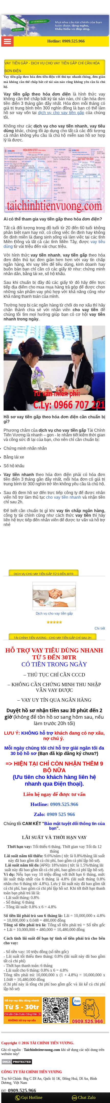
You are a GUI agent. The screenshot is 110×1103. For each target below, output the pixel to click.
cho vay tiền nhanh (63, 497)
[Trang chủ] (55, 35)
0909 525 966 (61, 814)
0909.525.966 (64, 804)
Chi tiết (100, 628)
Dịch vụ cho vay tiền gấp (54, 613)
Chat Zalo (86, 1097)
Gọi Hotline (31, 1097)
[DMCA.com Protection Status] (16, 1064)
